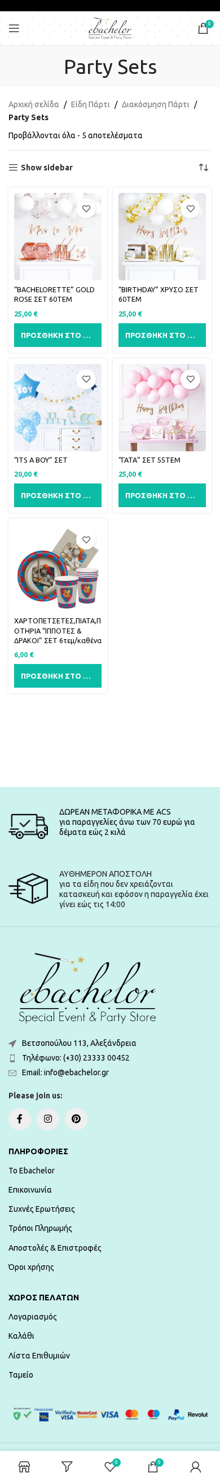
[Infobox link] (110, 826)
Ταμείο (20, 1374)
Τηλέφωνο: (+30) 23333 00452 (76, 1057)
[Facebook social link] (19, 1119)
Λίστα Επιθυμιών (39, 1355)
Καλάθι (21, 1335)
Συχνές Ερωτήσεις (41, 1208)
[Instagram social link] (48, 1119)
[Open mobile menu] (14, 28)
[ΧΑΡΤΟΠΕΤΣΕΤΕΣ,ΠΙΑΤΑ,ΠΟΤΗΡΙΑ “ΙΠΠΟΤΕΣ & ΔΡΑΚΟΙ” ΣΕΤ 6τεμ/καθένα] (58, 568)
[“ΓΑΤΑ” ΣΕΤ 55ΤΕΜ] (162, 407)
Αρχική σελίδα (33, 104)
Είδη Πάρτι (90, 104)
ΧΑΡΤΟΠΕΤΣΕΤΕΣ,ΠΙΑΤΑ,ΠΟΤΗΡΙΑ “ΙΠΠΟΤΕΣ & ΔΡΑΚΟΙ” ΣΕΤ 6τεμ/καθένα (58, 630)
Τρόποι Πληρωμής (40, 1228)
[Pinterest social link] (76, 1119)
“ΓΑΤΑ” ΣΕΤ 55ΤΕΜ (149, 460)
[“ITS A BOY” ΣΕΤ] (58, 407)
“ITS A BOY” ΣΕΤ (41, 460)
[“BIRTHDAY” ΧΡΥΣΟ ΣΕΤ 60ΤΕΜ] (162, 236)
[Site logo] (110, 27)
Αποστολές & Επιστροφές (55, 1247)
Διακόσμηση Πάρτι (156, 104)
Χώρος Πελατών (43, 1297)
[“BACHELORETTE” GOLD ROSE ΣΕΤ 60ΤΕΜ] (58, 236)
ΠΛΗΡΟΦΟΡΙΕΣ (38, 1151)
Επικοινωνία (30, 1189)
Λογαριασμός (32, 1316)
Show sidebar (47, 167)
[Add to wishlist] (86, 208)
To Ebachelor (31, 1170)
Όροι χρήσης (31, 1267)
